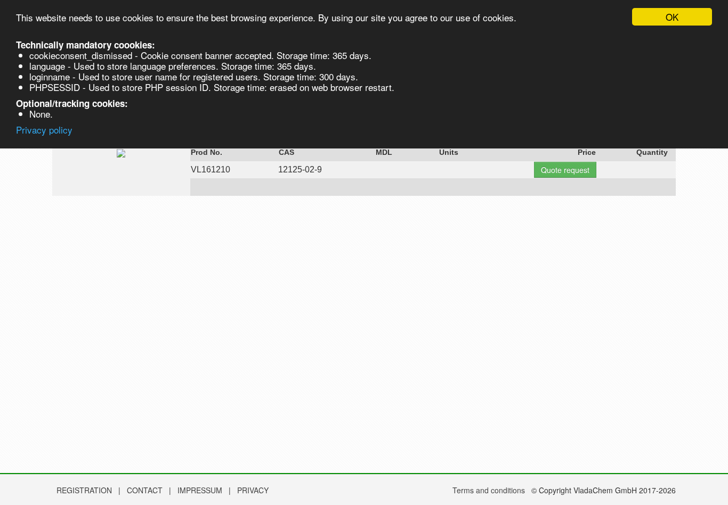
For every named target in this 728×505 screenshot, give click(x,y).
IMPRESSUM (200, 490)
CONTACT (146, 490)
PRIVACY (253, 490)
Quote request (565, 169)
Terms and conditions (488, 490)
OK (672, 16)
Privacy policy (44, 129)
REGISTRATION (84, 490)
